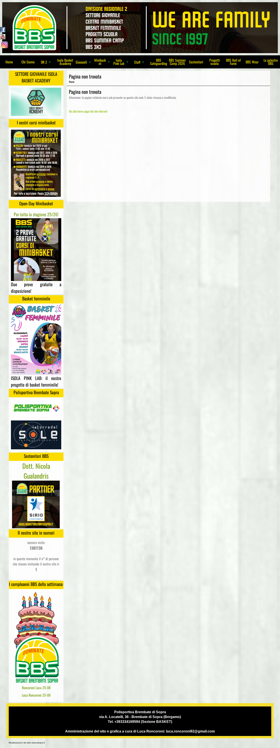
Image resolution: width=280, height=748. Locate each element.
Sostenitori (196, 62)
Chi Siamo (28, 62)
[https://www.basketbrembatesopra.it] (140, 27)
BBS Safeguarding (158, 62)
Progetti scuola (214, 62)
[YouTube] (2, 36)
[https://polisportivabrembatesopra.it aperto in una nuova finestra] (36, 407)
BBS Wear (252, 62)
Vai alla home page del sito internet (88, 111)
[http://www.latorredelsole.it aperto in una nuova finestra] (36, 434)
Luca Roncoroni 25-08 (36, 695)
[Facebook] (2, 29)
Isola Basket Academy (65, 62)
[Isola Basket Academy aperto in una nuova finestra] (36, 101)
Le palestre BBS (271, 62)
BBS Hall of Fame (233, 62)
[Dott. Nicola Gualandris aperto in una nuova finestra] (36, 503)
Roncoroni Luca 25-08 (36, 687)
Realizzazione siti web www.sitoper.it (27, 742)
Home (9, 62)
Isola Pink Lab (118, 62)
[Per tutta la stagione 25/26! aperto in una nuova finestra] (36, 249)
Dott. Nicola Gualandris (36, 471)
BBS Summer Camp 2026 (177, 62)
